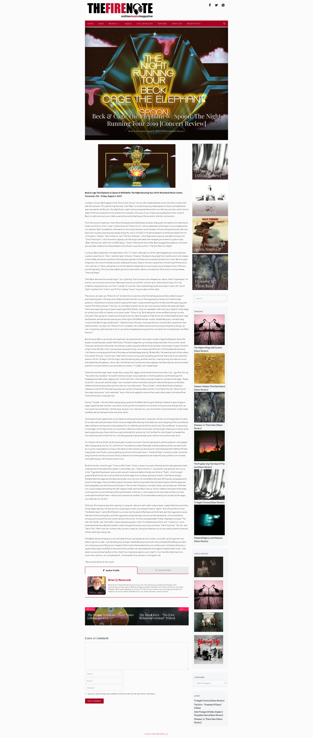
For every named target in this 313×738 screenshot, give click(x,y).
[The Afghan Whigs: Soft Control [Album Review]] (208, 607)
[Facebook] (210, 5)
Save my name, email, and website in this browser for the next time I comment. (121, 693)
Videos (128, 23)
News (101, 23)
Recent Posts (194, 23)
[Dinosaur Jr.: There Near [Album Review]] (210, 288)
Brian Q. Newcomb (136, 131)
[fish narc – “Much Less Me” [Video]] (208, 630)
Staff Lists (177, 23)
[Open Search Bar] (224, 24)
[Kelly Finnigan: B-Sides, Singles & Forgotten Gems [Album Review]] (210, 251)
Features (162, 23)
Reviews (113, 23)
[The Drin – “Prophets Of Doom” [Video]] (210, 214)
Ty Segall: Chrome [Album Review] (209, 700)
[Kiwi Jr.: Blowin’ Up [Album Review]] (208, 662)
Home (90, 23)
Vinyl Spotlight (144, 23)
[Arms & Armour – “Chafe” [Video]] (208, 575)
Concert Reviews (168, 131)
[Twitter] (216, 5)
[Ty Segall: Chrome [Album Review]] (210, 178)
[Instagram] (223, 5)
